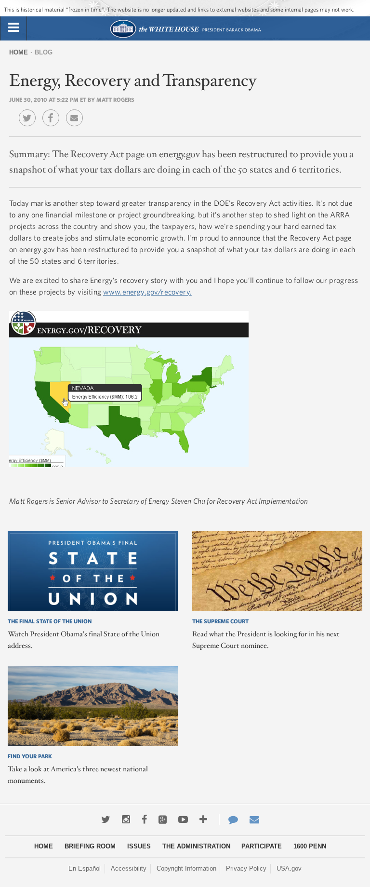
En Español (84, 868)
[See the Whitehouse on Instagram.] (126, 819)
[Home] (185, 36)
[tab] (13, 28)
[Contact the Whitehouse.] (228, 819)
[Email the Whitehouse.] (254, 819)
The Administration (196, 846)
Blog (44, 52)
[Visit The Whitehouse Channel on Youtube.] (183, 819)
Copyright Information (186, 868)
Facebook (53, 111)
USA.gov (289, 868)
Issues (139, 846)
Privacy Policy (246, 868)
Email (77, 111)
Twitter (29, 111)
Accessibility (128, 868)
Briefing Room (90, 846)
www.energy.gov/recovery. (147, 291)
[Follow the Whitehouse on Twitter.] (105, 819)
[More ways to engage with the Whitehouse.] (203, 819)
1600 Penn (309, 846)
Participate (261, 846)
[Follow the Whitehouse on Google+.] (163, 819)
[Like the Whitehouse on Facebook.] (144, 819)
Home (18, 52)
